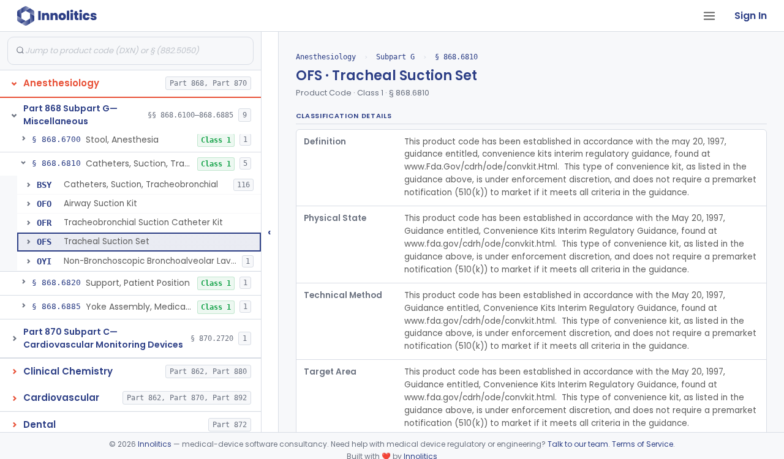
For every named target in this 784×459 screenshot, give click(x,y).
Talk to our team (578, 444)
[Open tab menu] (709, 16)
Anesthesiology (326, 57)
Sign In (750, 16)
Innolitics (155, 444)
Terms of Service (642, 444)
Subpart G (395, 57)
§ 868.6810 (456, 57)
